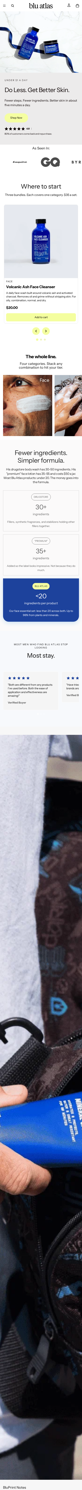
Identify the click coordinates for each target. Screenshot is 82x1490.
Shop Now (16, 117)
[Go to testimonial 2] (41, 714)
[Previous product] (36, 331)
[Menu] (4, 5)
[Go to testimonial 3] (44, 714)
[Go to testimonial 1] (38, 714)
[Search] (12, 6)
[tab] (37, 339)
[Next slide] (75, 405)
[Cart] (77, 6)
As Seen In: (41, 148)
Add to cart (41, 317)
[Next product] (46, 331)
